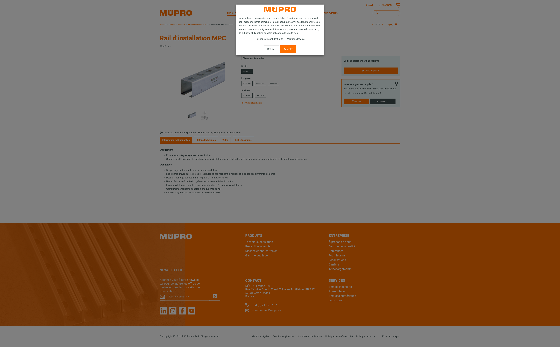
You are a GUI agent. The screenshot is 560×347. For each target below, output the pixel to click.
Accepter (288, 49)
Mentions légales (295, 39)
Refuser (271, 49)
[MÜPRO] (280, 9)
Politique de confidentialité (269, 39)
